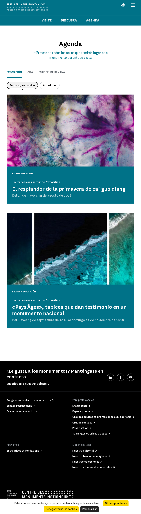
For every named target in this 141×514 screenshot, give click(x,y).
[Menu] (133, 5)
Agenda (92, 20)
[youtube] (130, 377)
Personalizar (89, 509)
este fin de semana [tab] (52, 72)
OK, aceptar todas (116, 503)
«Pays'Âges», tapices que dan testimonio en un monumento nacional (69, 310)
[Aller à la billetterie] (123, 5)
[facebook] (120, 377)
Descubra (69, 20)
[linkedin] (110, 377)
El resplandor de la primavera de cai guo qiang (69, 189)
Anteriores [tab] (49, 85)
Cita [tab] (30, 72)
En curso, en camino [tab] (22, 85)
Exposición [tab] (14, 72)
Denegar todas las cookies (61, 509)
